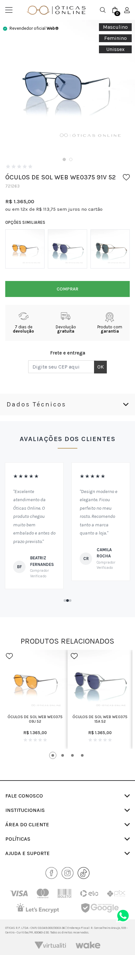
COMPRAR (67, 289)
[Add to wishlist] (126, 177)
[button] (65, 600)
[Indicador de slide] (64, 159)
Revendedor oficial (34, 28)
